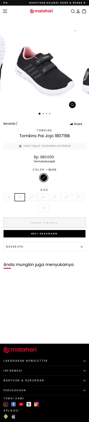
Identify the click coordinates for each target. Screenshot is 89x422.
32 (20, 197)
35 (55, 197)
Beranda (9, 124)
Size (44, 190)
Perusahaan (15, 390)
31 (8, 197)
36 (66, 197)
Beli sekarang (44, 233)
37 (78, 197)
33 (31, 197)
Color (44, 169)
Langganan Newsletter (26, 360)
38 (44, 208)
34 (43, 197)
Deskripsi (15, 246)
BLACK (44, 178)
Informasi (13, 370)
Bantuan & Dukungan (24, 380)
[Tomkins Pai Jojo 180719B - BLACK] (8, 333)
